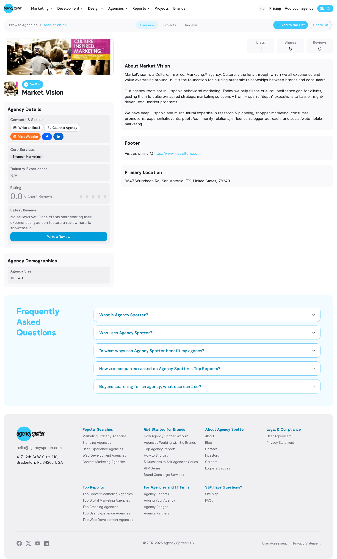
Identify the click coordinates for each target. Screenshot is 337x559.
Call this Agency (64, 127)
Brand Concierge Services (164, 475)
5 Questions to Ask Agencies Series (171, 462)
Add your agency (299, 8)
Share (318, 25)
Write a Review (58, 237)
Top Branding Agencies (100, 507)
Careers (211, 462)
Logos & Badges (217, 468)
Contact (211, 449)
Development (68, 8)
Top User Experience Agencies (106, 513)
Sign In (325, 8)
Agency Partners (156, 513)
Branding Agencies (97, 442)
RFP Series (152, 468)
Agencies (116, 8)
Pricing (275, 8)
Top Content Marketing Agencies (108, 494)
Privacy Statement (280, 442)
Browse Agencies (23, 25)
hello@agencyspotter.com (39, 447)
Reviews (191, 25)
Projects (162, 8)
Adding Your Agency (159, 500)
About (209, 436)
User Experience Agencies (103, 449)
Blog (208, 442)
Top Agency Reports (160, 449)
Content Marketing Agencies (104, 462)
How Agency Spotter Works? (166, 436)
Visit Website (28, 136)
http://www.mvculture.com (177, 153)
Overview (147, 25)
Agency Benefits (156, 494)
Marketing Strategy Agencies (105, 436)
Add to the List (293, 25)
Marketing (40, 8)
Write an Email (29, 127)
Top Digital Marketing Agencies (106, 500)
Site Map (211, 494)
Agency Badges (156, 507)
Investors (212, 455)
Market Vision (55, 25)
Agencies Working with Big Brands (170, 442)
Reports (139, 8)
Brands (179, 8)
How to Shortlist (156, 455)
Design (93, 8)
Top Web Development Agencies (108, 520)
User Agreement (279, 436)
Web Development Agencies (104, 455)
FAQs (209, 500)
